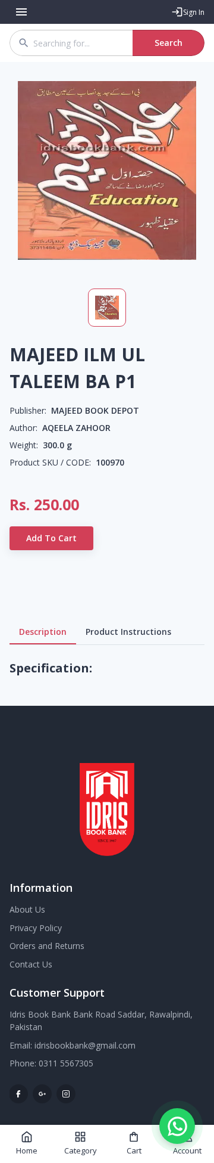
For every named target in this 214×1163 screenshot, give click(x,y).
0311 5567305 (66, 1063)
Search (168, 42)
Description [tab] (43, 631)
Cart (134, 1150)
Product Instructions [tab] (128, 631)
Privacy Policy (36, 927)
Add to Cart (51, 538)
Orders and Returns (47, 945)
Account (187, 1150)
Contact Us (31, 964)
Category (80, 1150)
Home (26, 1150)
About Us (27, 909)
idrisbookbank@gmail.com (85, 1045)
